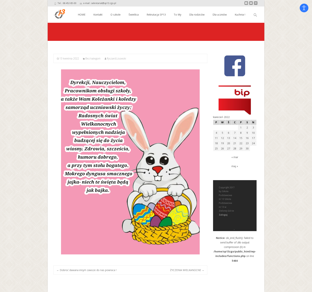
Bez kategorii (92, 58)
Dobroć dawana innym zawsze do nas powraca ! (86, 270)
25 (216, 148)
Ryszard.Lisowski (116, 58)
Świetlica (134, 14)
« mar (234, 157)
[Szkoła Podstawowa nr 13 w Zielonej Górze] (56, 14)
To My (177, 14)
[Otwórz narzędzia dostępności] (304, 8)
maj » (234, 166)
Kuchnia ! (240, 14)
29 (240, 148)
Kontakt (98, 14)
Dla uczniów (220, 14)
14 (234, 138)
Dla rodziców (197, 14)
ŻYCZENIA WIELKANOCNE (187, 270)
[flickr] (255, 4)
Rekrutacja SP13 (156, 14)
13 (228, 138)
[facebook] (246, 4)
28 (234, 148)
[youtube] (251, 4)
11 (216, 138)
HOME (81, 14)
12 (222, 138)
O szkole (115, 14)
